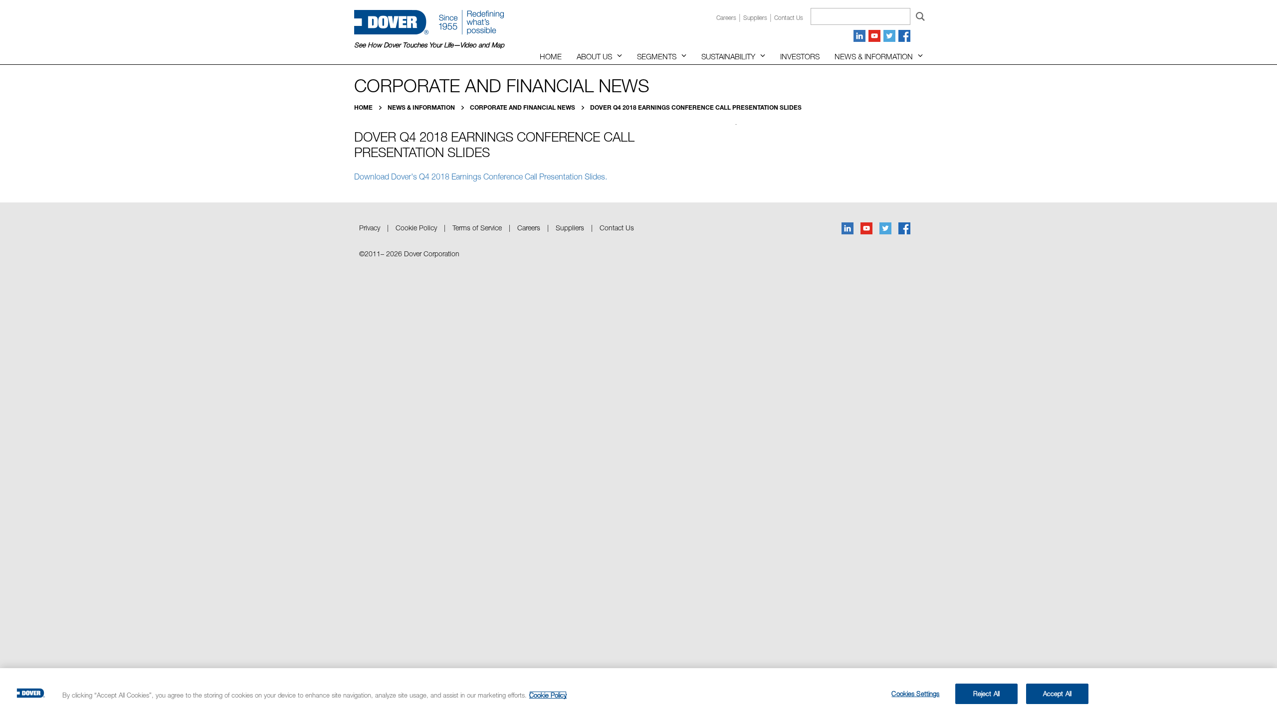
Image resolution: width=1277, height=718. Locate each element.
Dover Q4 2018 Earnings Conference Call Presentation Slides (696, 107)
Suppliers (755, 17)
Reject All (986, 694)
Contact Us (617, 227)
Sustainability (728, 56)
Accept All (1057, 694)
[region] (638, 693)
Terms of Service (477, 227)
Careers (726, 17)
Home (551, 56)
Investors (800, 56)
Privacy (369, 227)
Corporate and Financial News (523, 107)
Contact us (788, 17)
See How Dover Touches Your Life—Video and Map (429, 45)
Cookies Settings (915, 694)
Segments (656, 56)
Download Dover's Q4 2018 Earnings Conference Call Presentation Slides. (480, 176)
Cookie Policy (416, 227)
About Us (594, 56)
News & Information (874, 56)
